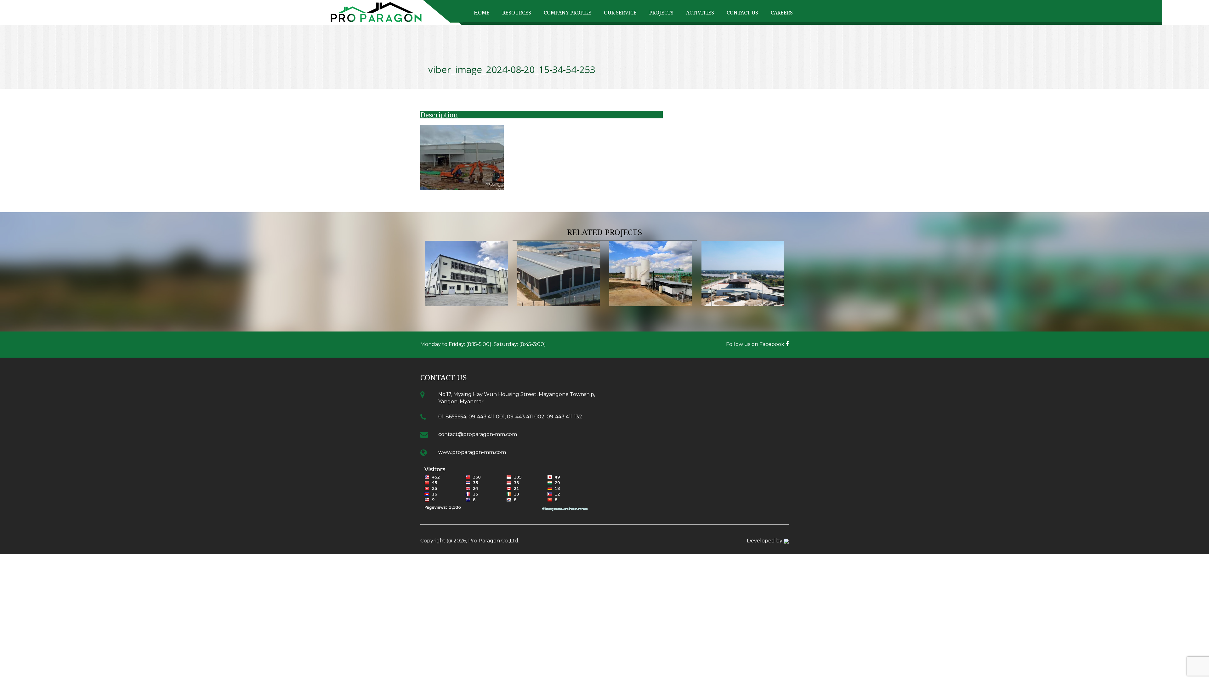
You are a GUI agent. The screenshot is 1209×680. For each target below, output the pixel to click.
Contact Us (742, 12)
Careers (782, 12)
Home (482, 12)
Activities (700, 12)
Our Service (620, 12)
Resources (516, 12)
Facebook (772, 344)
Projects (661, 12)
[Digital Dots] (786, 541)
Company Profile (567, 12)
